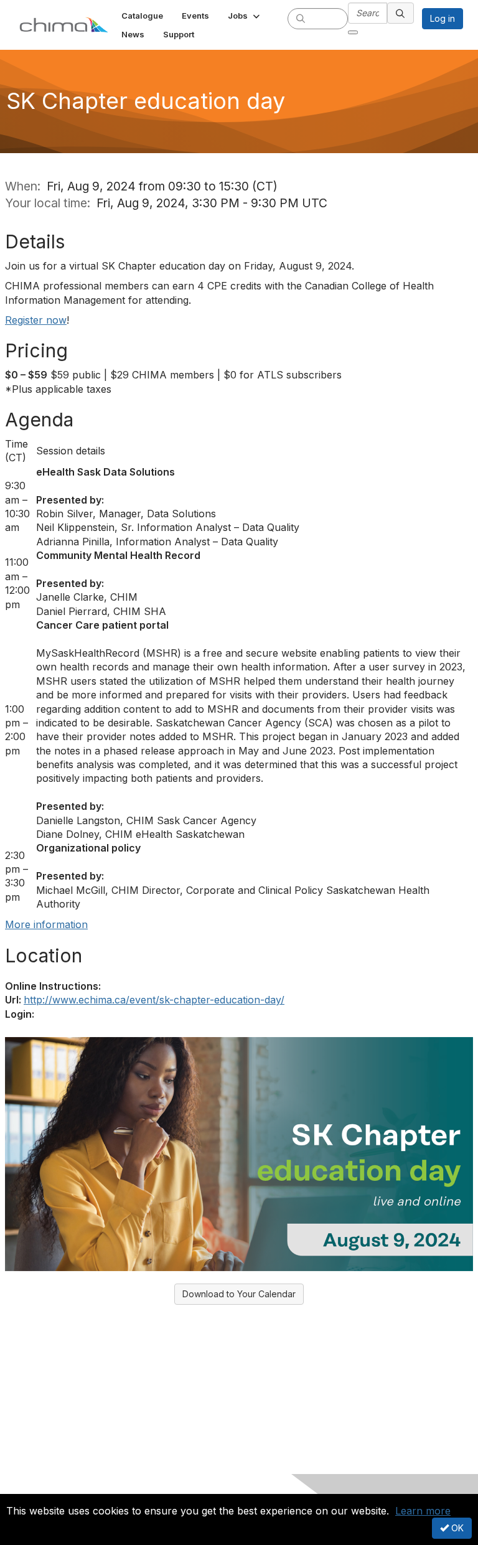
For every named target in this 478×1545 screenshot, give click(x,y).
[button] (244, 15)
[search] (301, 18)
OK (456, 1528)
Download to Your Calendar (239, 1294)
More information (46, 924)
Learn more (423, 1511)
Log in (442, 18)
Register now (36, 320)
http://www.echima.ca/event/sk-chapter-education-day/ (154, 999)
